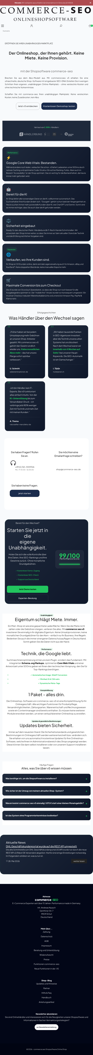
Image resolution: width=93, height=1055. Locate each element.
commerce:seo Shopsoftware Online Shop (50, 1049)
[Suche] (60, 27)
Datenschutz (46, 936)
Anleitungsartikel (46, 1002)
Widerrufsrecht (46, 955)
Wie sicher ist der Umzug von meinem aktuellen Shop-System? (35, 790)
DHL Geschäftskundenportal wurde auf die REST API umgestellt (41, 846)
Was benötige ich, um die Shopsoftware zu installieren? (31, 778)
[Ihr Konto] (31, 27)
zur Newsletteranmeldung (46, 1027)
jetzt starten (24, 493)
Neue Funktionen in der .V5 (46, 968)
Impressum (46, 945)
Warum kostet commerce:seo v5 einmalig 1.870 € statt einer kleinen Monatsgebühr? (45, 803)
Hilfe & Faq (46, 993)
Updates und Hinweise (46, 983)
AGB (46, 941)
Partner (46, 988)
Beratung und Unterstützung (46, 950)
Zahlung (46, 932)
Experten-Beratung (28, 598)
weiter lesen (79, 861)
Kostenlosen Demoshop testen (59, 106)
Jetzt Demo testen (27, 589)
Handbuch (46, 997)
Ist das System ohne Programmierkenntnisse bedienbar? (32, 815)
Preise (46, 959)
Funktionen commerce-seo (46, 964)
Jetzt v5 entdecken (28, 106)
